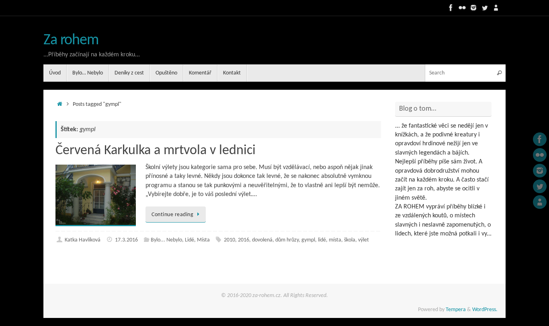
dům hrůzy (287, 240)
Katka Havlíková (82, 240)
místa (335, 240)
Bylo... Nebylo (166, 240)
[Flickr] (462, 7)
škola (349, 240)
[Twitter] (484, 7)
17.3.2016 (126, 240)
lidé (322, 240)
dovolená (262, 240)
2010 (229, 240)
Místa (203, 240)
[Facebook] (451, 7)
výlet (363, 240)
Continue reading (172, 215)
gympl (308, 240)
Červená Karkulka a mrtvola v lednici (155, 151)
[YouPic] (496, 7)
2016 (243, 240)
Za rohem (70, 40)
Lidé (189, 240)
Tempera (456, 310)
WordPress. (485, 310)
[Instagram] (473, 7)
